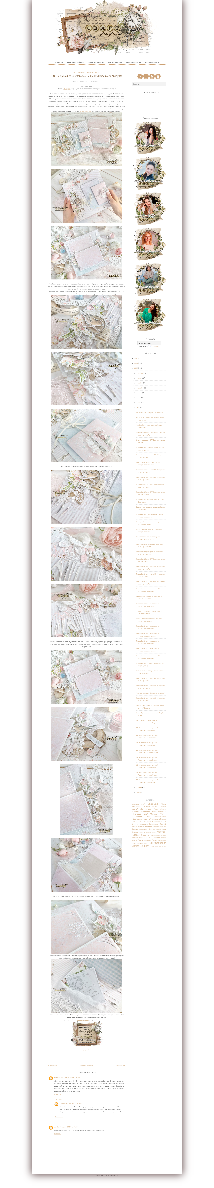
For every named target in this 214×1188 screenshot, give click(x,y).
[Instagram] (152, 76)
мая (138, 408)
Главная (59, 62)
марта (139, 792)
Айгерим (67, 89)
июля (139, 398)
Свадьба (163, 840)
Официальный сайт (76, 62)
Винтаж (149, 821)
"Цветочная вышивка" (141, 819)
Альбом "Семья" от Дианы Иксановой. (150, 413)
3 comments (95, 81)
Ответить (57, 1094)
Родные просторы (144, 840)
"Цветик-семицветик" (160, 816)
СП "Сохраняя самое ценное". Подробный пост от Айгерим (86, 75)
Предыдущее (120, 1065)
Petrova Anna (59, 1078)
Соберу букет (142, 843)
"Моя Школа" (160, 809)
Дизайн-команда (144, 826)
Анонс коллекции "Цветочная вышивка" (150, 693)
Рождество (156, 840)
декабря (140, 373)
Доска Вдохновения (159, 826)
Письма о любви (152, 837)
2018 (136, 368)
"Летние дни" (146, 809)
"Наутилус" (136, 811)
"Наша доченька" (159, 811)
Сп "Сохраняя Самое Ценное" (86, 72)
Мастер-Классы (115, 62)
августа (139, 393)
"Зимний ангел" (150, 806)
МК (140, 835)
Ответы (59, 1099)
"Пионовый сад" (85, 111)
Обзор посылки (161, 835)
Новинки (145, 835)
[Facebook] (146, 76)
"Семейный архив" (141, 816)
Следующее (52, 1065)
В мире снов (141, 821)
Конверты (135, 832)
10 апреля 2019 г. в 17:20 (68, 1127)
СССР (152, 846)
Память (141, 837)
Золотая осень (154, 829)
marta (56, 1127)
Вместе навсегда (139, 824)
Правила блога (152, 62)
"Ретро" (163, 814)
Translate (155, 346)
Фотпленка (158, 846)
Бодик (133, 821)
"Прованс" (153, 814)
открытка (135, 838)
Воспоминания (154, 824)
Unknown (63, 1103)
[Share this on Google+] (88, 1050)
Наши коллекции (96, 62)
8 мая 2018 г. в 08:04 (74, 1103)
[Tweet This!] (86, 1050)
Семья (134, 843)
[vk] (140, 76)
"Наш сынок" (145, 811)
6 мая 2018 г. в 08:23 (72, 1078)
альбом (160, 819)
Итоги (164, 829)
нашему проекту (83, 1020)
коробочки (142, 832)
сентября (140, 388)
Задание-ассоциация (139, 829)
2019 (136, 363)
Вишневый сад (159, 821)
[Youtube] (158, 76)
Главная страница (86, 1065)
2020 (136, 358)
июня (139, 403)
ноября (139, 378)
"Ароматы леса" (138, 804)
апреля (139, 787)
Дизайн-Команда (133, 62)
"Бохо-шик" (152, 803)
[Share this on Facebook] (84, 1050)
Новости (153, 835)
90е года (154, 819)
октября (140, 383)
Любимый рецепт (151, 832)
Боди (164, 819)
